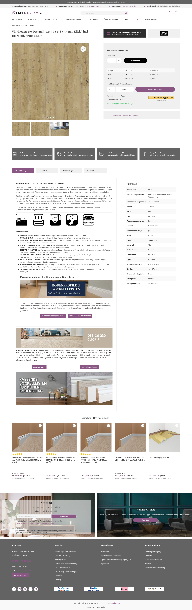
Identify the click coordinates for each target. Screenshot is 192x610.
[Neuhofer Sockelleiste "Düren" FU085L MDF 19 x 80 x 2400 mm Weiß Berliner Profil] (61, 437)
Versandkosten (114, 603)
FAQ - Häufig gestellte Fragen (66, 572)
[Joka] (164, 33)
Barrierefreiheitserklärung (155, 568)
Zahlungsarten (60, 560)
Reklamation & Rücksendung (66, 564)
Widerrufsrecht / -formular (110, 556)
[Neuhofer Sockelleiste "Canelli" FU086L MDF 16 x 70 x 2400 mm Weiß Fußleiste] (130, 437)
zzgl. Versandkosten (124, 84)
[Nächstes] (86, 82)
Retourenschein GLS (62, 568)
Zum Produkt (27, 483)
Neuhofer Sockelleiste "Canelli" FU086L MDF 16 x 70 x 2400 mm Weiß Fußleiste (130, 459)
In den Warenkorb (155, 89)
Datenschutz (105, 552)
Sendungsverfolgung (153, 552)
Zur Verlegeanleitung (89, 367)
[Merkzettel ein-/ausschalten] (83, 49)
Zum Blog (145, 520)
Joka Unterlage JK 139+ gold (159, 458)
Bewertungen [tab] (68, 170)
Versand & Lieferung (62, 556)
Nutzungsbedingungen (45, 523)
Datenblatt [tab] (43, 170)
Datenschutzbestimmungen (36, 531)
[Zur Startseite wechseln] (27, 12)
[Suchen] (125, 13)
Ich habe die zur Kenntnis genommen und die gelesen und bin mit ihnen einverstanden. (46, 532)
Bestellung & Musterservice (65, 552)
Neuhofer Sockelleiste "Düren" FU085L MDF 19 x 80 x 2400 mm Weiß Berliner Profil (61, 460)
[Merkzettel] (176, 13)
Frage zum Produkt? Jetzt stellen (125, 115)
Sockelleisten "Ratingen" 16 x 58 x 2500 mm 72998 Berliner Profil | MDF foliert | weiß (27, 460)
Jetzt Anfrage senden (129, 6)
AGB (74, 531)
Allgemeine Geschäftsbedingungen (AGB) (115, 560)
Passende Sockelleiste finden (80, 316)
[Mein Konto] (169, 13)
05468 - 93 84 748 (21, 560)
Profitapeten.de (17, 25)
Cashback (58, 576)
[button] (161, 98)
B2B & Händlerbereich (153, 560)
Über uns (148, 556)
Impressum (104, 564)
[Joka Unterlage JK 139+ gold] (164, 437)
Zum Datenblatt (39, 367)
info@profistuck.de (23, 570)
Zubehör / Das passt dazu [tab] (95, 417)
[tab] (23, 170)
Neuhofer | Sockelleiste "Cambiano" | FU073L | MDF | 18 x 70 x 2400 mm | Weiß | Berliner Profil (95, 460)
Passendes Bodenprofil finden (53, 316)
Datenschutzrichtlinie (24, 523)
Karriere (148, 564)
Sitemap (58, 580)
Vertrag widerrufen (20, 575)
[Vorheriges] (14, 82)
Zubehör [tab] (90, 170)
